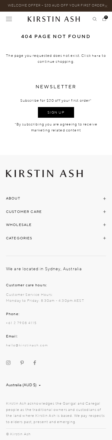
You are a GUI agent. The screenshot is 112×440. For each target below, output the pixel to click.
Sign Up (56, 112)
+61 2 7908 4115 (21, 323)
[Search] (94, 19)
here (96, 56)
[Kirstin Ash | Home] (56, 18)
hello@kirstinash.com (27, 345)
